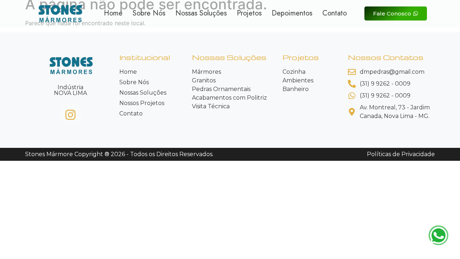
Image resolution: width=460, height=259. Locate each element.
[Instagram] (70, 114)
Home (113, 13)
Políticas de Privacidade (401, 154)
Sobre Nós (149, 13)
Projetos (249, 13)
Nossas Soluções (201, 13)
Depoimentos (292, 13)
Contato (334, 13)
